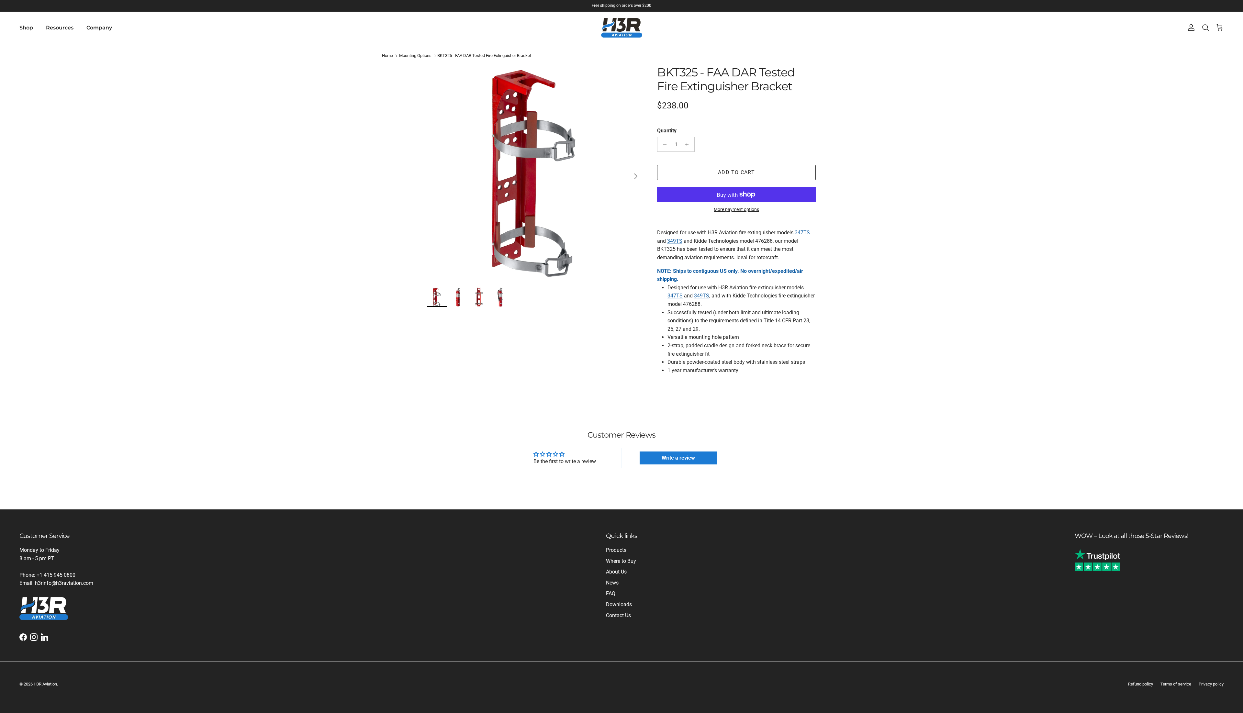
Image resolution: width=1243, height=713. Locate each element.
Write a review (678, 458)
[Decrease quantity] (663, 144)
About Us (616, 572)
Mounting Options (415, 55)
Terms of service (1175, 684)
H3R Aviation (45, 684)
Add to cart (736, 172)
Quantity (667, 131)
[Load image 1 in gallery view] (535, 173)
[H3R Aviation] (622, 28)
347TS (802, 232)
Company (99, 28)
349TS (674, 241)
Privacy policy (1211, 684)
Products (616, 550)
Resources (59, 28)
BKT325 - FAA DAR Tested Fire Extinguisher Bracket (484, 55)
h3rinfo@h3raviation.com (64, 583)
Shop (26, 28)
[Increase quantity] (688, 144)
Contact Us (618, 615)
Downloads (619, 604)
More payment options (736, 209)
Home (387, 55)
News (612, 583)
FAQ (610, 593)
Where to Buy (621, 561)
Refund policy (1140, 684)
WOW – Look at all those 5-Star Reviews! (1131, 536)
